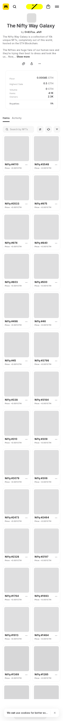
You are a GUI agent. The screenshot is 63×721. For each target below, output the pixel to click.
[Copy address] (23, 64)
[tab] (6, 118)
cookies (25, 712)
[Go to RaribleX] (34, 6)
